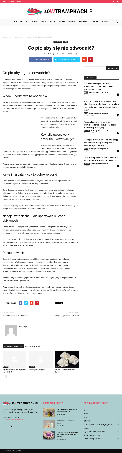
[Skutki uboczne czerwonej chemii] (49, 424)
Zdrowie (105, 22)
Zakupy (61, 22)
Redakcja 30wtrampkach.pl (98, 92)
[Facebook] (113, 1)
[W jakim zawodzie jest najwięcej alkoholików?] (14, 359)
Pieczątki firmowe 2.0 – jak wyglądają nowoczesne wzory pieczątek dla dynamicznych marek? (101, 143)
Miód (86, 417)
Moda (34, 22)
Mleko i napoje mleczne (93, 435)
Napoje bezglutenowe (92, 439)
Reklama (11, 2)
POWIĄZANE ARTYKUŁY (13, 346)
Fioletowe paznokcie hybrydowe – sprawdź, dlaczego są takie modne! (67, 434)
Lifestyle (24, 22)
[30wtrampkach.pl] (61, 11)
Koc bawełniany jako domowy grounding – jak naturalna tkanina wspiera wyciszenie (98, 86)
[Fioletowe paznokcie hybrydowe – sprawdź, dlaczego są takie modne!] (49, 435)
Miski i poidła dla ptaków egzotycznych (99, 424)
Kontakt (18, 2)
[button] (116, 22)
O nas (4, 2)
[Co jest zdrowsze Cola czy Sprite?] (67, 359)
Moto (52, 22)
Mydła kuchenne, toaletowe (94, 431)
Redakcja (51, 54)
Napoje (65, 42)
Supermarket (57, 42)
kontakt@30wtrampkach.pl (13, 419)
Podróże (72, 22)
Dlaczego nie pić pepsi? (37, 369)
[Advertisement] (61, 31)
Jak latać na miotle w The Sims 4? (16, 315)
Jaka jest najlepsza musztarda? (66, 315)
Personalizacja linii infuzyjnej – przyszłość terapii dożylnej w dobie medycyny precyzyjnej (100, 125)
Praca (43, 22)
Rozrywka (84, 22)
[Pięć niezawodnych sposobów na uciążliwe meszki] (49, 412)
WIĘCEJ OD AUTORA (33, 346)
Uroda (95, 22)
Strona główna (7, 37)
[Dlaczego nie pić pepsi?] (41, 359)
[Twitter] (117, 1)
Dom (15, 22)
